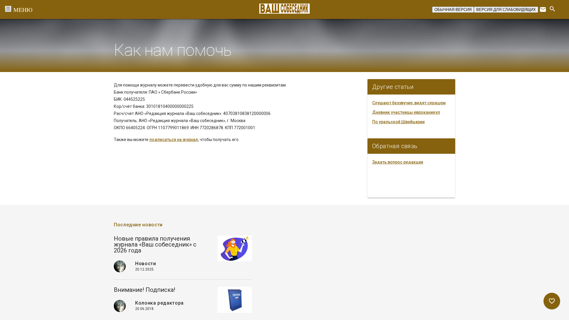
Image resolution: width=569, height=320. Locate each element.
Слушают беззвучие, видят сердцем (409, 102)
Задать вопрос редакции (397, 162)
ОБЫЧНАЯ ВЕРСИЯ (452, 9)
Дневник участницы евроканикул (406, 112)
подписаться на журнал (173, 139)
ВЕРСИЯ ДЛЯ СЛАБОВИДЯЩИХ (506, 9)
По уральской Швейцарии (398, 121)
